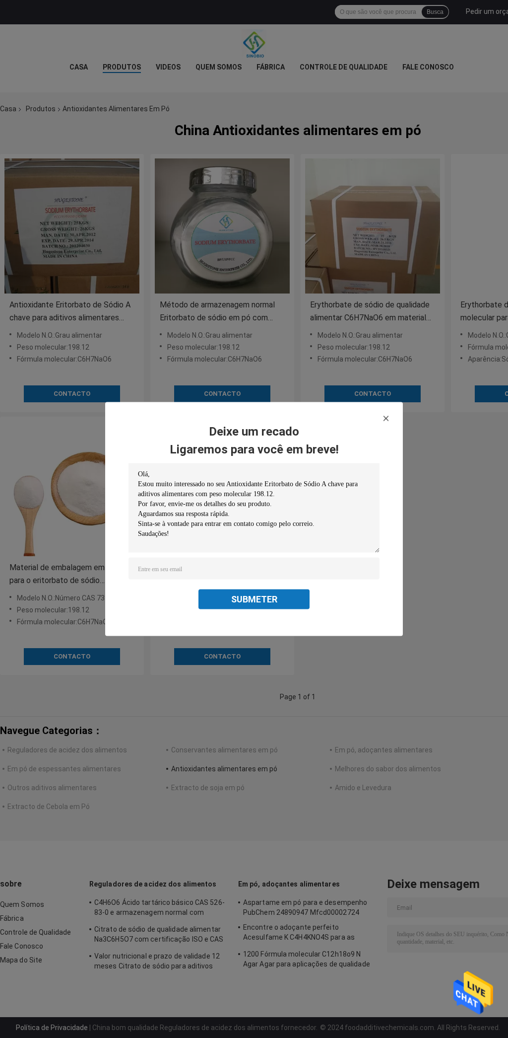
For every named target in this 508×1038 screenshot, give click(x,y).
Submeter (254, 599)
